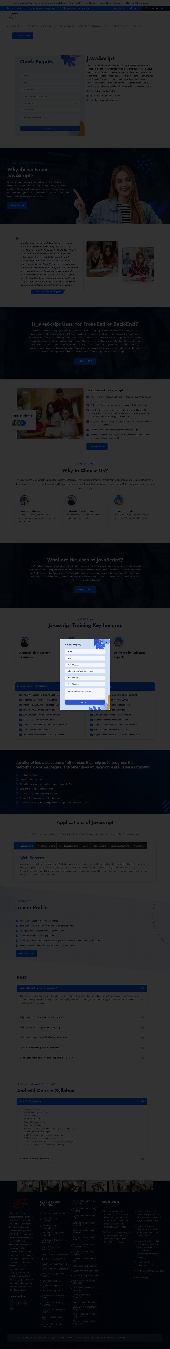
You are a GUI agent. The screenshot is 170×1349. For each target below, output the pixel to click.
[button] (106, 642)
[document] (85, 674)
